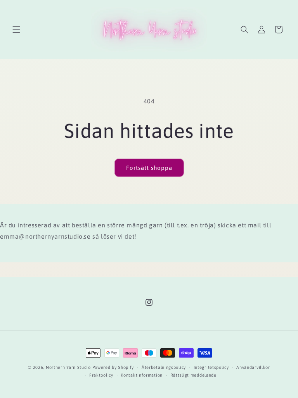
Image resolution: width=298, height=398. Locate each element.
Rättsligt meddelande (193, 375)
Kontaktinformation (142, 375)
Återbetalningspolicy (164, 367)
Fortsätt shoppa (149, 167)
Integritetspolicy (211, 367)
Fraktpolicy (101, 375)
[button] (16, 29)
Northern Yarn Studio (68, 367)
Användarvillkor (253, 367)
